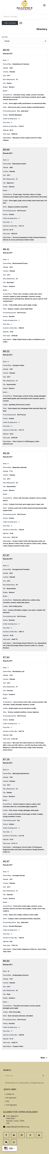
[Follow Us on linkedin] (14, 1135)
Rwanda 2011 (8, 53)
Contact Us (10, 1094)
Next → (44, 1057)
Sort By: (5, 37)
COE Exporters (11, 1105)
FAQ (7, 1101)
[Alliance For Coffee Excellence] (24, 5)
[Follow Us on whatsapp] (14, 1142)
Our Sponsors (11, 1098)
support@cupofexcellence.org (17, 1127)
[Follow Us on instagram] (22, 1135)
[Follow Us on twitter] (30, 1135)
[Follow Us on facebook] (6, 1135)
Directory (42, 29)
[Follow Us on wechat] (6, 1142)
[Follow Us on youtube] (39, 1135)
